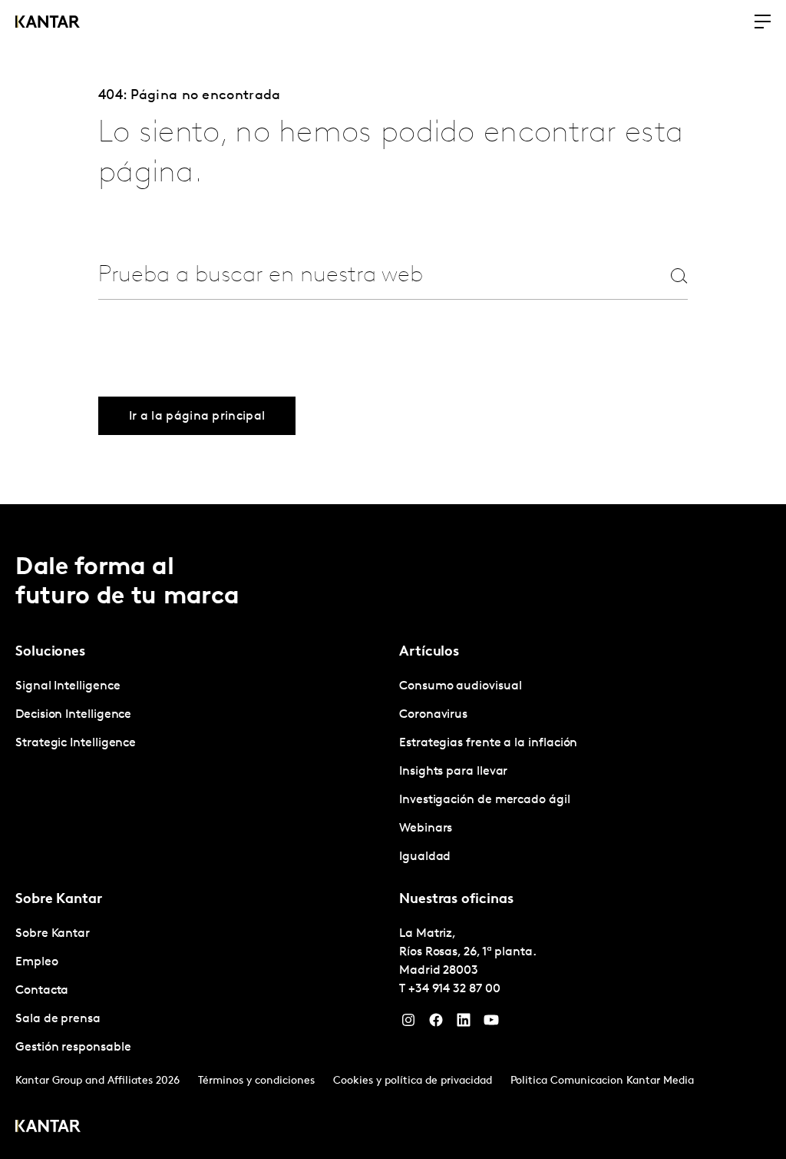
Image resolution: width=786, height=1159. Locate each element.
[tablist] (393, 831)
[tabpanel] (201, 715)
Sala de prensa (58, 1019)
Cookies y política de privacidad (412, 1081)
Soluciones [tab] (50, 652)
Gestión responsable (72, 1047)
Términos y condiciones (256, 1081)
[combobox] (356, 275)
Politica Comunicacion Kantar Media (602, 1081)
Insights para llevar (453, 771)
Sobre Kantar (52, 934)
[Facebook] (436, 1024)
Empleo (36, 962)
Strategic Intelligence (75, 743)
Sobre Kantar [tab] (58, 900)
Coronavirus (433, 715)
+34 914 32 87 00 (454, 989)
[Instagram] (408, 1024)
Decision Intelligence (73, 715)
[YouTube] (491, 1024)
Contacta (41, 991)
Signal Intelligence (67, 686)
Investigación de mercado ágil (484, 800)
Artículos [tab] (429, 652)
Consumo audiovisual (460, 686)
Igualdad (425, 857)
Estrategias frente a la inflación (488, 743)
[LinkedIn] (463, 1024)
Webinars (425, 828)
